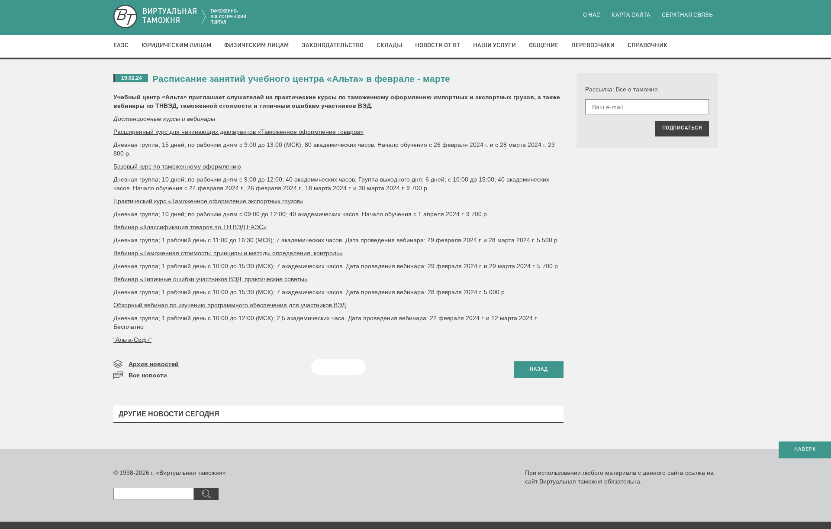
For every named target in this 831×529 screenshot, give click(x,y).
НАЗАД (539, 369)
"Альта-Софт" (132, 339)
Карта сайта (631, 15)
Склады (389, 45)
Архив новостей (154, 363)
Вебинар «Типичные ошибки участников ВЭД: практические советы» (210, 279)
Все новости (148, 375)
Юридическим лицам (176, 45)
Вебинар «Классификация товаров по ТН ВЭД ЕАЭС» (190, 227)
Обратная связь (687, 15)
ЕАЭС (121, 45)
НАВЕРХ (804, 449)
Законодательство (333, 45)
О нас (591, 15)
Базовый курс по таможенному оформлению (177, 166)
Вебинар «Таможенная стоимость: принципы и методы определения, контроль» (228, 253)
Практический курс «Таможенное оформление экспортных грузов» (208, 201)
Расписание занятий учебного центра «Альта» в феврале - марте (301, 79)
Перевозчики (593, 45)
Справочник (647, 45)
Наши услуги (494, 45)
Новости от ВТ (437, 45)
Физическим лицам (256, 45)
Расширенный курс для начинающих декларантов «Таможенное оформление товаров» (238, 131)
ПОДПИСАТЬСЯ (682, 128)
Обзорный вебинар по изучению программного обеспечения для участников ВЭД (229, 305)
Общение (543, 45)
